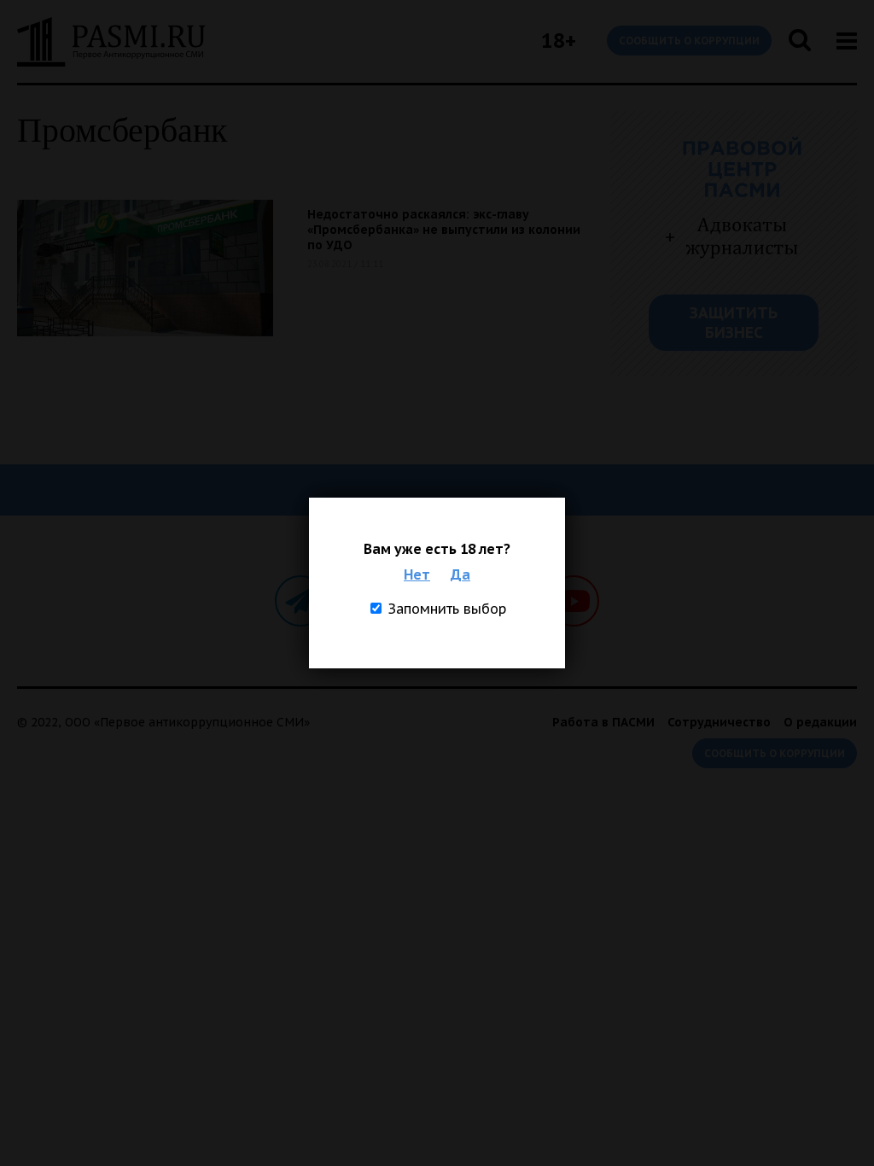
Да (460, 574)
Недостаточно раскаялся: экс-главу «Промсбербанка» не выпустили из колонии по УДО (443, 230)
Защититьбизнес (734, 322)
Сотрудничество (719, 722)
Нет (417, 574)
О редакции (820, 722)
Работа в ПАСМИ (603, 722)
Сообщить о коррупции (689, 40)
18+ (558, 40)
